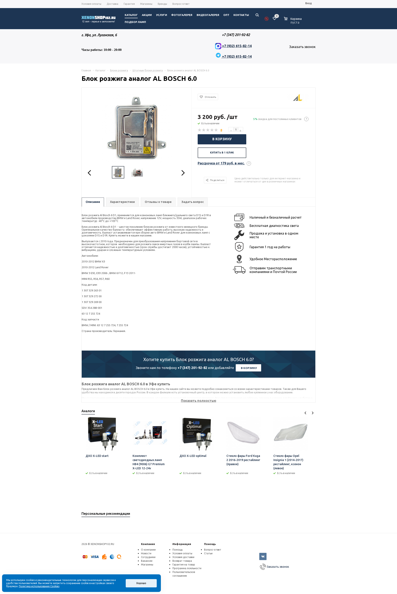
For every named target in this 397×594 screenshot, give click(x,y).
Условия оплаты (182, 553)
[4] (212, 130)
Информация (181, 544)
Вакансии (146, 560)
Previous (306, 413)
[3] (208, 130)
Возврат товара (182, 560)
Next (313, 413)
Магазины (147, 564)
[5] (216, 130)
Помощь (210, 544)
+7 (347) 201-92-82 (192, 368)
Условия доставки (183, 557)
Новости (146, 553)
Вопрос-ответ (212, 549)
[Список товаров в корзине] (293, 21)
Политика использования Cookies (39, 586)
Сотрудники (148, 557)
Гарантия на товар (183, 564)
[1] (200, 130)
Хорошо (141, 583)
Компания (148, 544)
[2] (204, 130)
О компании (148, 549)
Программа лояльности (186, 568)
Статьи (208, 553)
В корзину (222, 139)
